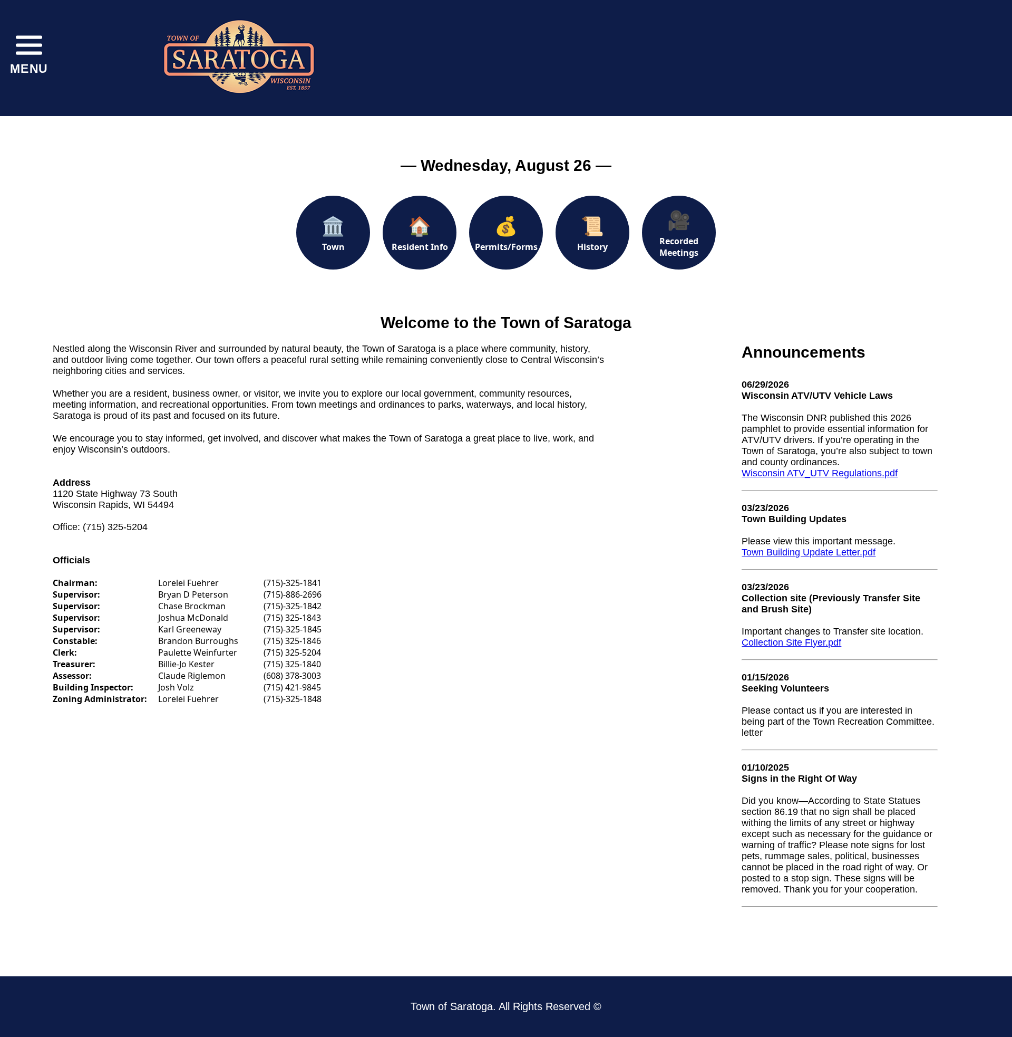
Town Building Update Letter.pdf (808, 552)
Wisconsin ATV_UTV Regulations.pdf (820, 473)
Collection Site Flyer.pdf (791, 642)
